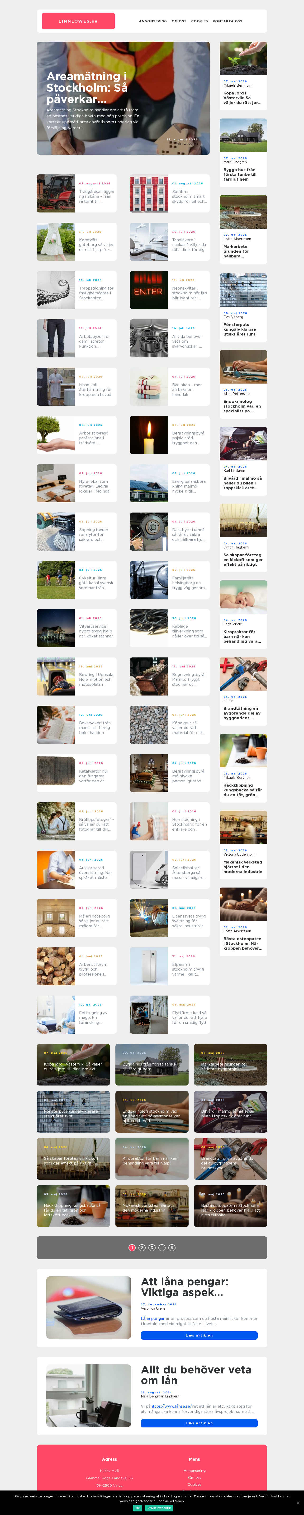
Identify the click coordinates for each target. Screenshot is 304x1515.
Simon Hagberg (236, 547)
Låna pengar (153, 1318)
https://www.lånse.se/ (171, 1406)
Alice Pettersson (237, 393)
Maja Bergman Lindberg (160, 1396)
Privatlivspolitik (159, 1508)
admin (228, 700)
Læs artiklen (199, 1335)
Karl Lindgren (234, 470)
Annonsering (153, 21)
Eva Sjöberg (233, 317)
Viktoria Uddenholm (239, 854)
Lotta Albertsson (237, 239)
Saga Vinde (232, 624)
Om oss (179, 21)
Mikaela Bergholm (237, 85)
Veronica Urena (153, 1308)
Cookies (199, 21)
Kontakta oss (227, 21)
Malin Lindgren (186, 143)
